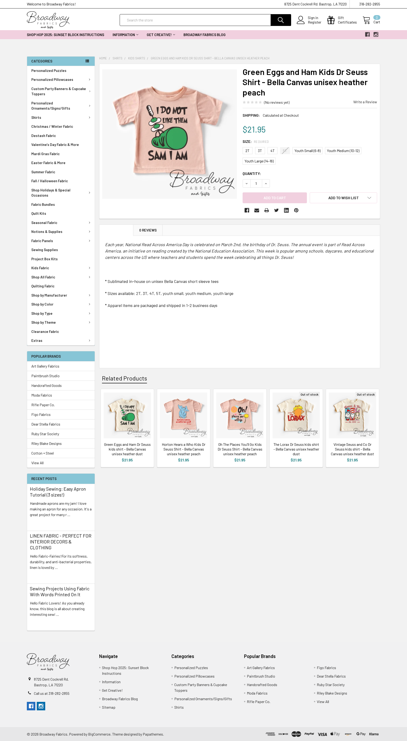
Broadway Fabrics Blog (204, 35)
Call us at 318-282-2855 (51, 693)
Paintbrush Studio (45, 375)
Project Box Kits (44, 259)
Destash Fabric (43, 135)
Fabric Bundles (43, 204)
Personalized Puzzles (48, 70)
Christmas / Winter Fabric (52, 126)
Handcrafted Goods (46, 385)
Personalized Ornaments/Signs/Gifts (50, 106)
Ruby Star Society (45, 433)
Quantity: (252, 173)
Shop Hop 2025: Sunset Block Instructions (65, 35)
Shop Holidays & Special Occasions (50, 193)
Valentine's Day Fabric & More (55, 144)
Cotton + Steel (42, 453)
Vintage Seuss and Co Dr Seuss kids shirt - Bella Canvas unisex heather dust (352, 449)
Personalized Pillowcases (52, 79)
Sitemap (108, 707)
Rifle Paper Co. (43, 404)
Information (124, 35)
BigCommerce (99, 734)
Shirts (36, 117)
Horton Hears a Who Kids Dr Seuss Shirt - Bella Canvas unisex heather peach (183, 449)
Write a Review (365, 101)
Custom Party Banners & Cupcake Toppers (58, 91)
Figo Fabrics (41, 414)
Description (116, 230)
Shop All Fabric (43, 277)
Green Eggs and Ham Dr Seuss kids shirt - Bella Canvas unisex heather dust (127, 449)
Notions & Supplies (46, 231)
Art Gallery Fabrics (45, 366)
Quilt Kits (38, 213)
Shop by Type (42, 313)
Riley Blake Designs (46, 443)
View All (37, 462)
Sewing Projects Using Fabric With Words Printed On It (60, 591)
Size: (256, 141)
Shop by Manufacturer (49, 295)
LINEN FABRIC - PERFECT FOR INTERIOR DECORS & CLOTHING (60, 541)
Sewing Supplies (44, 250)
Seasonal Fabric (44, 222)
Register (314, 22)
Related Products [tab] (124, 378)
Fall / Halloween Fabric (49, 181)
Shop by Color (42, 304)
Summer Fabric (43, 172)
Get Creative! (159, 35)
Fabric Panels (42, 241)
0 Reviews (148, 230)
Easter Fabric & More (48, 163)
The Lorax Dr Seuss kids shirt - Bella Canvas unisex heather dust (296, 449)
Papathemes (153, 734)
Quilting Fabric (42, 286)
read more (38, 523)
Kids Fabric (40, 268)
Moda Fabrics (41, 395)
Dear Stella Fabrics (45, 424)
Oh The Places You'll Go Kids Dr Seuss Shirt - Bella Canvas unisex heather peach (240, 449)
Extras (36, 340)
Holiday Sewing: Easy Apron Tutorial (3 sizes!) (58, 491)
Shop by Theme (43, 322)
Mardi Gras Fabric (45, 154)
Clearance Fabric (45, 331)
